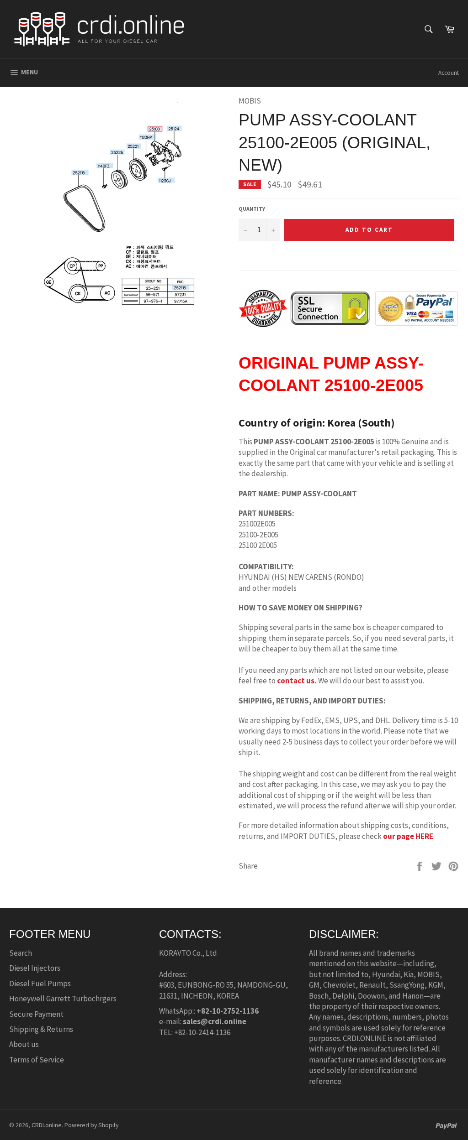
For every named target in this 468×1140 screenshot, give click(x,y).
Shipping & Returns (41, 1029)
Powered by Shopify (91, 1125)
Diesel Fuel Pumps (40, 984)
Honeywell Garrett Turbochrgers (63, 999)
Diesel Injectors (34, 968)
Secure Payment (36, 1014)
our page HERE (408, 836)
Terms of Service (36, 1060)
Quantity (252, 208)
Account (448, 73)
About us (24, 1044)
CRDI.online (47, 1125)
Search (20, 953)
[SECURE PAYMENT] (348, 321)
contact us (295, 681)
